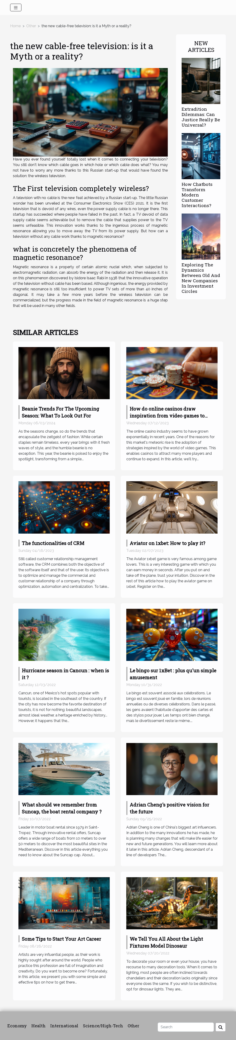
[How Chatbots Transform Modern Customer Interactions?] (201, 156)
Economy (17, 1025)
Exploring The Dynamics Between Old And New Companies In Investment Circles (201, 278)
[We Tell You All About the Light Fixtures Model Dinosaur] (172, 903)
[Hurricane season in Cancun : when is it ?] (64, 634)
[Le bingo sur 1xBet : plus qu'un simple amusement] (172, 634)
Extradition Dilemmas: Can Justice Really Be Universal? (201, 117)
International (64, 1025)
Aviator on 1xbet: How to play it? (167, 543)
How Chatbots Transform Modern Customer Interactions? (197, 194)
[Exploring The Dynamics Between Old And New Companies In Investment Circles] (201, 236)
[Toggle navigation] (15, 7)
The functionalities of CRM (53, 543)
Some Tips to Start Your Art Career (61, 939)
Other (31, 26)
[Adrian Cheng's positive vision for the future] (172, 769)
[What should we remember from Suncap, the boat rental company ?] (64, 769)
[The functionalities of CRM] (64, 507)
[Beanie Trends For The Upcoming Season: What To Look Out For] (64, 373)
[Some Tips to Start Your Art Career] (64, 903)
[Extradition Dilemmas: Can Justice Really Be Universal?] (201, 80)
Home (15, 26)
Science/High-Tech (103, 1025)
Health (38, 1025)
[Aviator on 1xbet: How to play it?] (172, 507)
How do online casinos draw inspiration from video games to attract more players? (167, 415)
